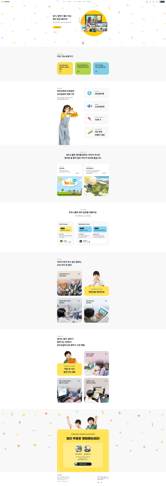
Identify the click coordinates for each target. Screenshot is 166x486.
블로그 (84, 1)
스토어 (75, 1)
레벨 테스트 (88, 1)
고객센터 (98, 476)
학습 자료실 (79, 1)
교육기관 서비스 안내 (100, 479)
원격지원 (105, 476)
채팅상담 (102, 476)
